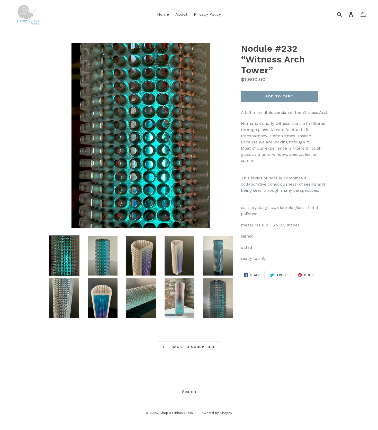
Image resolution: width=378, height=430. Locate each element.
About (181, 14)
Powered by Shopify (215, 413)
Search (189, 391)
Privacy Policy (207, 14)
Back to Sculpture (192, 347)
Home (163, 14)
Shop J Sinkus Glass (176, 413)
